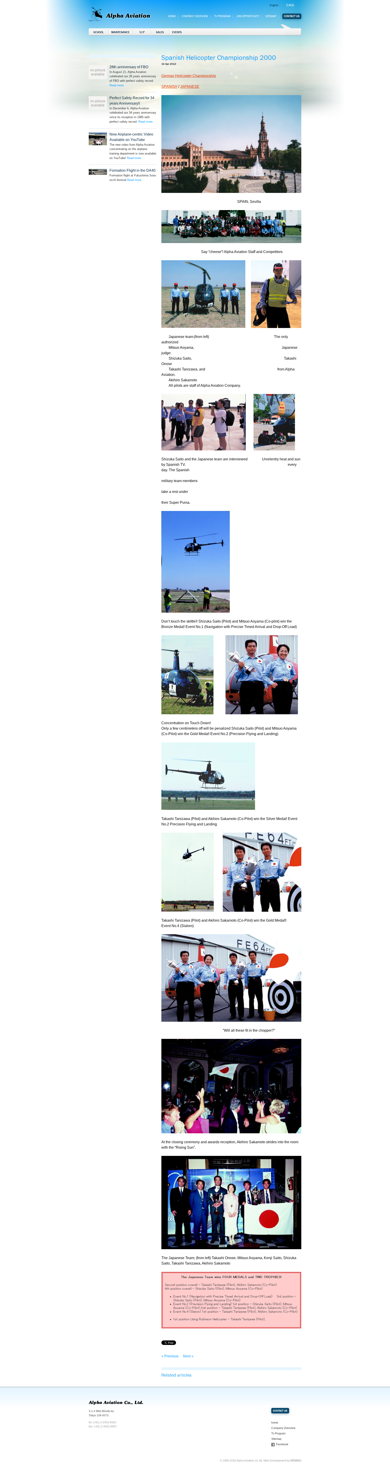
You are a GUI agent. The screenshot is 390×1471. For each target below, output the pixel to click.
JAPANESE (189, 87)
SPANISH (169, 87)
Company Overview (195, 16)
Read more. (117, 85)
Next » (188, 1356)
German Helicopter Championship (188, 76)
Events (177, 32)
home (274, 1422)
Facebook (282, 1444)
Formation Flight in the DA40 (132, 170)
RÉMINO (295, 1460)
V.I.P (142, 32)
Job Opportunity (248, 16)
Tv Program (222, 16)
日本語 (290, 5)
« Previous (170, 1356)
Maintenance (120, 32)
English (274, 5)
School (98, 32)
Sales (160, 32)
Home (172, 16)
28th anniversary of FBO (128, 67)
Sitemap (270, 16)
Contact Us (291, 16)
